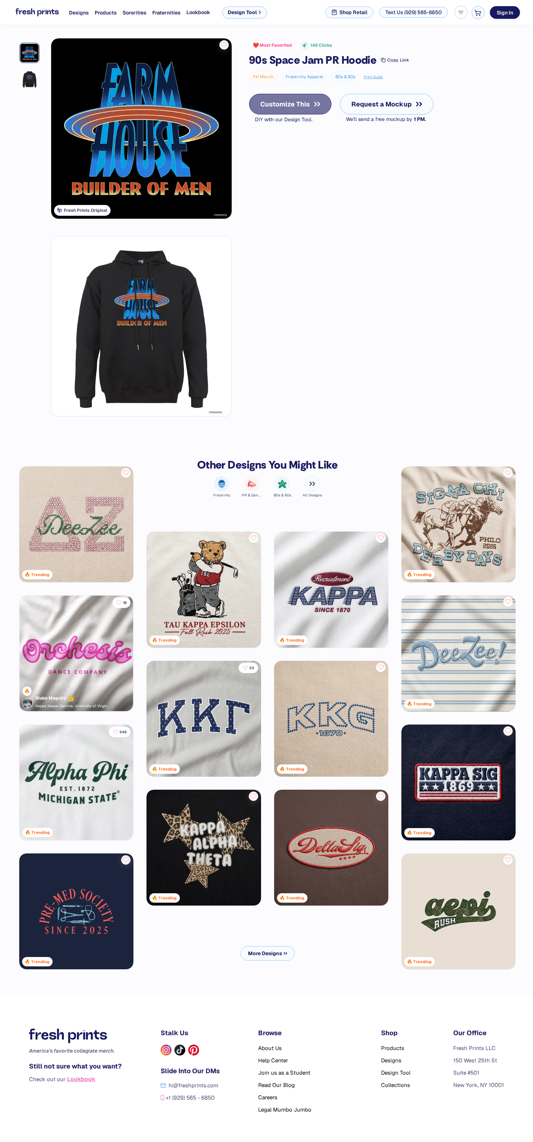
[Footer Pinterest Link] (193, 1050)
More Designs (265, 953)
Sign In (505, 12)
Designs (79, 12)
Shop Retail (353, 12)
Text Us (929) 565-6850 (413, 12)
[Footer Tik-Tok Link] (179, 1050)
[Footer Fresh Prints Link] (75, 1036)
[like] (224, 45)
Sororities (134, 12)
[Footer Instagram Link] (166, 1050)
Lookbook (198, 12)
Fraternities (166, 12)
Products (106, 12)
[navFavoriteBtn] (460, 12)
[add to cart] (478, 12)
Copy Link (398, 60)
